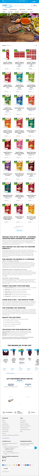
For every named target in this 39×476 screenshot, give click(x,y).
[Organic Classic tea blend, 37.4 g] (31, 187)
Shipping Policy (5, 427)
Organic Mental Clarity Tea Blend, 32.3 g (19, 197)
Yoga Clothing (22, 9)
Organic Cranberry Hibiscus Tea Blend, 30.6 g (19, 132)
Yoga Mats (5, 9)
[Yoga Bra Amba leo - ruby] (5, 352)
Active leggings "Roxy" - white (14, 360)
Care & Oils (10, 11)
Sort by (4, 45)
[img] (19, 380)
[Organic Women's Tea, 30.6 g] (19, 208)
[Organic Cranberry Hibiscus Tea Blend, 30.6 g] (19, 122)
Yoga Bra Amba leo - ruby (5, 361)
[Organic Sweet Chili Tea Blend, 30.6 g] (7, 187)
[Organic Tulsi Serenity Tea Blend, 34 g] (7, 100)
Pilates (4, 11)
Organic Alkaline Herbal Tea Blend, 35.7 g (31, 86)
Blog (21, 431)
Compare (5, 58)
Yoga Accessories (13, 9)
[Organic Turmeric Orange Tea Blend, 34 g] (7, 122)
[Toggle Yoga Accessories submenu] (17, 9)
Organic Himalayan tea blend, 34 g (19, 174)
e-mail (7, 448)
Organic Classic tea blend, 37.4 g (31, 196)
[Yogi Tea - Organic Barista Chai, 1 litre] (7, 54)
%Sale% (31, 11)
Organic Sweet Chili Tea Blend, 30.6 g (8, 196)
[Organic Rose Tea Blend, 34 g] (7, 144)
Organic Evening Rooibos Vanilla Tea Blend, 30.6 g (7, 218)
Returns (4, 433)
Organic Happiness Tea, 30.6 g (31, 131)
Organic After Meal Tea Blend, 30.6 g (31, 153)
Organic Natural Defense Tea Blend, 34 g (7, 86)
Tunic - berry (30, 359)
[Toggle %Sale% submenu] (33, 12)
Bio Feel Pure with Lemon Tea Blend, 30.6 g (31, 218)
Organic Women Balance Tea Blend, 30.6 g (19, 153)
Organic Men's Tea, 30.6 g (31, 174)
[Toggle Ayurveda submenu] (19, 12)
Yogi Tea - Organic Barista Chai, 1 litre (7, 63)
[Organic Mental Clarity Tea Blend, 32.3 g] (19, 187)
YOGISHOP (7, 471)
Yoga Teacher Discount (25, 429)
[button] (36, 6)
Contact (4, 422)
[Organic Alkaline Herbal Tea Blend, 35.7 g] (31, 77)
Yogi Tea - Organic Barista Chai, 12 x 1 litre (31, 64)
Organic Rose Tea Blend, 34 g (8, 153)
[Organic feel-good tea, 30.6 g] (7, 165)
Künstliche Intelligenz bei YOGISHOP (10, 435)
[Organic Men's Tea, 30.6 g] (31, 165)
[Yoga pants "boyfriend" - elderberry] (21, 352)
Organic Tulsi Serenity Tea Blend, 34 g (7, 109)
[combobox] (22, 6)
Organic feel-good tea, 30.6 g (7, 174)
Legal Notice (5, 424)
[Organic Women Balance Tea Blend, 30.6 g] (19, 144)
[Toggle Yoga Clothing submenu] (25, 9)
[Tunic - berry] (29, 352)
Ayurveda (17, 11)
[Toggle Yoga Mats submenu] (7, 9)
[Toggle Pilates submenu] (6, 12)
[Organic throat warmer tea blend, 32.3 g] (19, 77)
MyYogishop (23, 422)
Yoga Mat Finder (23, 427)
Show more (19, 230)
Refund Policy (5, 431)
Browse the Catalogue (25, 425)
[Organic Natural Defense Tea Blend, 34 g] (7, 77)
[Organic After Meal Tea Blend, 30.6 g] (31, 144)
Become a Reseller (24, 424)
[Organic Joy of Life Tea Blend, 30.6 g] (31, 100)
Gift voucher (23, 420)
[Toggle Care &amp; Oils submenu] (13, 12)
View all (19, 347)
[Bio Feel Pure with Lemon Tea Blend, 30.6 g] (31, 208)
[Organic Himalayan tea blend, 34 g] (19, 165)
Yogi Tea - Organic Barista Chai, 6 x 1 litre (19, 64)
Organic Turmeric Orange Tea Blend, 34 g (7, 132)
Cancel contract (5, 437)
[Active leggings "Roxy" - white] (13, 352)
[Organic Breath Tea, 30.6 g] (19, 100)
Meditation (29, 9)
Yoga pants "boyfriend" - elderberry (22, 360)
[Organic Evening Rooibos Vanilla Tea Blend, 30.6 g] (7, 208)
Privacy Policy (5, 429)
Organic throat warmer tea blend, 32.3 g (19, 86)
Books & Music (24, 11)
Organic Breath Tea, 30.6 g (19, 108)
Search (3, 420)
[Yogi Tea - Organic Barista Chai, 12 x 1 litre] (31, 54)
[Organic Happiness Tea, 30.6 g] (31, 122)
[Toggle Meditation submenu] (32, 9)
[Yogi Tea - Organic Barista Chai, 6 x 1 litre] (19, 54)
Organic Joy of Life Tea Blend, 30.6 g (31, 108)
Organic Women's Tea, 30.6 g (19, 217)
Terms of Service (6, 425)
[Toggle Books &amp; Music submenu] (28, 12)
